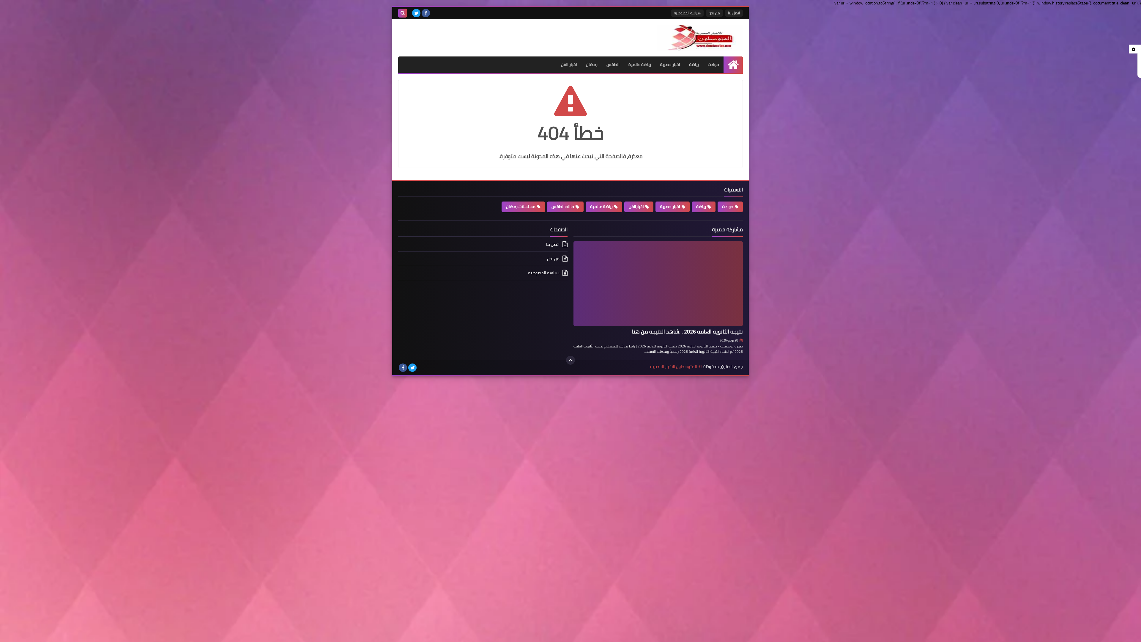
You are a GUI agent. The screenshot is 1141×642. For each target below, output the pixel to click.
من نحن (714, 13)
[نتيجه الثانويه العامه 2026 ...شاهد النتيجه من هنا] (658, 283)
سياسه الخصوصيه (687, 13)
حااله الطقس (562, 206)
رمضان (592, 64)
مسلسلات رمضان (520, 206)
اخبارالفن (636, 206)
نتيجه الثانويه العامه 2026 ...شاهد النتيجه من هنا (687, 331)
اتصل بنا (734, 13)
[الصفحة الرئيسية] (733, 64)
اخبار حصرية (670, 64)
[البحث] (402, 13)
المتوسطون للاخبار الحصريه (673, 367)
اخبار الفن (569, 64)
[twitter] (416, 13)
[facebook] (426, 13)
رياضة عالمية (639, 64)
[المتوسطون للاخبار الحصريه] (700, 38)
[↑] (570, 360)
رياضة (694, 64)
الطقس (613, 64)
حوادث (713, 64)
